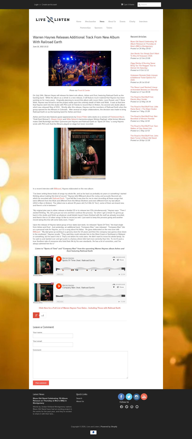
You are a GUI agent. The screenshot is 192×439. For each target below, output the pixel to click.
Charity (132, 21)
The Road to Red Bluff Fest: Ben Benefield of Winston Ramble (143, 117)
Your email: (37, 341)
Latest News (38, 394)
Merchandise (90, 21)
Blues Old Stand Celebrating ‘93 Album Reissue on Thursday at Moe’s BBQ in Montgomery (143, 43)
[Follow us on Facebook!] (121, 400)
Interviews (143, 21)
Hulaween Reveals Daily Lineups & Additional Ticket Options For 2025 (144, 77)
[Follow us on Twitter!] (129, 400)
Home (78, 21)
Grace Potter (82, 117)
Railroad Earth (58, 198)
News (102, 21)
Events (122, 21)
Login (36, 5)
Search (79, 398)
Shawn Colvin (56, 119)
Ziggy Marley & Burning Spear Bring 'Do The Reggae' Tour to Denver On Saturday (143, 65)
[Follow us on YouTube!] (144, 400)
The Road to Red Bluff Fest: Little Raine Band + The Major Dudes (144, 108)
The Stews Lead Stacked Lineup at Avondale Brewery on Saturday (144, 88)
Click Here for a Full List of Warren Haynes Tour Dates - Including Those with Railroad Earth (80, 308)
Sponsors (98, 28)
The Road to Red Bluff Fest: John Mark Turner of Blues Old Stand (144, 137)
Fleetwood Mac (116, 117)
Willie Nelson (71, 119)
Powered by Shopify (109, 427)
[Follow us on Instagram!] (136, 400)
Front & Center (84, 90)
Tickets (109, 28)
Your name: (37, 332)
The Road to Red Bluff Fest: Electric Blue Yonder (142, 98)
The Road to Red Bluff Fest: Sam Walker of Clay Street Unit (144, 127)
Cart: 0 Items (129, 5)
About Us (112, 21)
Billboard (57, 189)
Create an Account (49, 5)
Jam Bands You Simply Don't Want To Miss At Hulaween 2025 (144, 54)
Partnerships (85, 28)
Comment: (37, 350)
